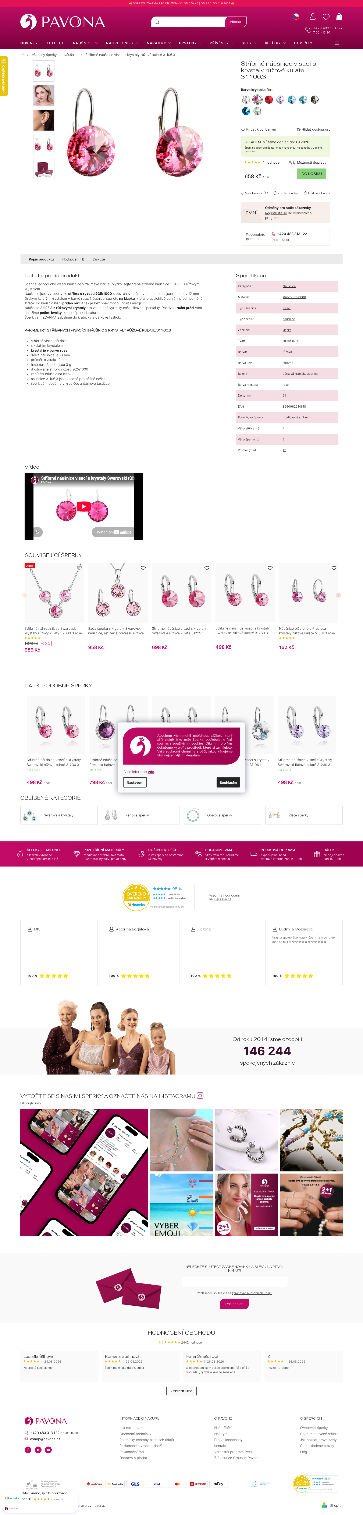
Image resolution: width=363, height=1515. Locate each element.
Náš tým (221, 1434)
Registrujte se (276, 213)
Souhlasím (228, 782)
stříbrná (288, 363)
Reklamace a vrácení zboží (141, 1446)
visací (287, 308)
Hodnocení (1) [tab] (73, 259)
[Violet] (280, 100)
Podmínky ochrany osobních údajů (147, 1440)
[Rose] (257, 100)
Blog (303, 1452)
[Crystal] (246, 100)
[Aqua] (292, 100)
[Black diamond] (315, 100)
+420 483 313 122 (328, 28)
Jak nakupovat (131, 1428)
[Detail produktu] (117, 593)
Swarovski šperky (314, 1428)
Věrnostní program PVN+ (234, 1452)
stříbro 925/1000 (294, 297)
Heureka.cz (222, 899)
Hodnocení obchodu (181, 1332)
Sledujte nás (30, 1103)
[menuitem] (29, 43)
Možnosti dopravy (311, 162)
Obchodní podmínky (135, 1434)
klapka (287, 330)
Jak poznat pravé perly (318, 1440)
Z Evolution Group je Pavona (236, 1458)
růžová (287, 352)
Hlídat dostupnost (316, 129)
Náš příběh (223, 1428)
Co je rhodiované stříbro (319, 1434)
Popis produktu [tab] (41, 259)
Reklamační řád (132, 1452)
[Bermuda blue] (246, 111)
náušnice (289, 319)
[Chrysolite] (257, 111)
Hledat (235, 21)
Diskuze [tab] (99, 259)
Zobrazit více (181, 1391)
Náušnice (289, 286)
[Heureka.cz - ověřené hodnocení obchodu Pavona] (158, 897)
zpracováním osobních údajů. (252, 1293)
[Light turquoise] (303, 100)
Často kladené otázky (317, 1446)
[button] (24, 595)
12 (284, 450)
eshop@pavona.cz (45, 1439)
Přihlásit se (234, 1304)
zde (151, 771)
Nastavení (135, 782)
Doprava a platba (133, 1458)
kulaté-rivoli (291, 341)
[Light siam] (269, 100)
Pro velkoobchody (228, 1440)
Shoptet (336, 1505)
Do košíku (312, 173)
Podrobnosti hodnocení (263, 162)
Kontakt (220, 1446)
